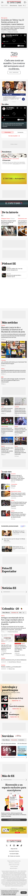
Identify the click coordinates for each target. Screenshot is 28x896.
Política (3, 368)
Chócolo (13, 486)
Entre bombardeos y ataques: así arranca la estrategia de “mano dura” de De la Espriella (21, 648)
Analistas (3, 643)
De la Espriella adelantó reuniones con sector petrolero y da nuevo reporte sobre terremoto (13, 371)
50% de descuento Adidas (8, 743)
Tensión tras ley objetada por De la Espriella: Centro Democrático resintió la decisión (20, 451)
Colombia (3, 360)
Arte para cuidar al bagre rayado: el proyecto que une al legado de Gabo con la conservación (13, 380)
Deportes (9, 273)
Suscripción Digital (14, 853)
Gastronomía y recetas (16, 491)
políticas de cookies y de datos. (9, 894)
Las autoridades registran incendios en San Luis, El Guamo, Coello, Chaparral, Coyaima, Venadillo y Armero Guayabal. (13, 28)
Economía (13, 473)
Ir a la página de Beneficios (14, 819)
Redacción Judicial (20, 655)
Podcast (8, 267)
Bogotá (16, 426)
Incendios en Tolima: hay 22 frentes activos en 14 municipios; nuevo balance (12, 22)
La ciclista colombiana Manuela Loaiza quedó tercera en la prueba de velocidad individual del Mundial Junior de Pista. (13, 335)
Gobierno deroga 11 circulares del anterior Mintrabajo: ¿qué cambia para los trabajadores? (17, 478)
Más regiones (4, 18)
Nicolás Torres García (13, 631)
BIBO (2, 377)
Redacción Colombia (13, 32)
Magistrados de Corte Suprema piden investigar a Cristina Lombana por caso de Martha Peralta (18, 515)
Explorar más (15, 700)
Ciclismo (3, 325)
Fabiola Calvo (12, 669)
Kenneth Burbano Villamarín (15, 662)
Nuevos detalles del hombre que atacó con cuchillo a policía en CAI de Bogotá (21, 430)
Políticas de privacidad (14, 864)
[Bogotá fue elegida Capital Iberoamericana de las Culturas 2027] (9, 231)
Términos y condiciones (14, 862)
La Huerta (17, 406)
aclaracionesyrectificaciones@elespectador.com (17, 879)
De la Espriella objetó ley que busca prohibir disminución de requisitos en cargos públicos (19, 504)
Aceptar (24, 892)
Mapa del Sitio (14, 848)
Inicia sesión (16, 163)
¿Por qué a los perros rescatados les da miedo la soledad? (7, 410)
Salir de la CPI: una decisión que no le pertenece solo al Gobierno (6, 647)
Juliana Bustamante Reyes (6, 654)
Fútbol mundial (4, 426)
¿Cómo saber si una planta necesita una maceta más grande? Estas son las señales (20, 411)
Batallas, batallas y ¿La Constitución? (11, 667)
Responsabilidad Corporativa (14, 861)
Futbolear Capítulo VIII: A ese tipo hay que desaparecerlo (14, 269)
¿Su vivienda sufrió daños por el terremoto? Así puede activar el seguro (14, 362)
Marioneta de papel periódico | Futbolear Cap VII (14, 276)
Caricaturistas (14, 484)
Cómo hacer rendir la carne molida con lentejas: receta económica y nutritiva (18, 494)
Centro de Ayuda (14, 866)
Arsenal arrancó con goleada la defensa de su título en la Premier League (7, 430)
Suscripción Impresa (14, 851)
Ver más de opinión (13, 136)
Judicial (12, 511)
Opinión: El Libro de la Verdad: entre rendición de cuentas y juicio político (7, 450)
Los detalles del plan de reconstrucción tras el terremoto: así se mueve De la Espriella (13, 125)
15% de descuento (23, 743)
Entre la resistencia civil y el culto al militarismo (13, 660)
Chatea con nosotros (15, 856)
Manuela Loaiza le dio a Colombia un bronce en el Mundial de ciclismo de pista (13, 329)
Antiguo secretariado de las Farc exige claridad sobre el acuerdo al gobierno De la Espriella (12, 620)
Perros (2, 406)
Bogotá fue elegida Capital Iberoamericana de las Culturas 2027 (8, 222)
